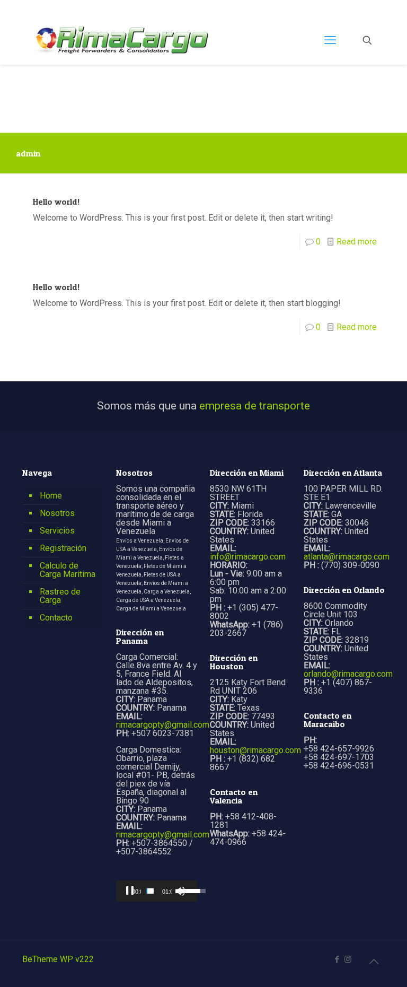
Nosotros (57, 513)
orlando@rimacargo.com (348, 674)
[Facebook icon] (337, 959)
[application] (156, 891)
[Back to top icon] (373, 961)
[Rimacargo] (122, 40)
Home (51, 496)
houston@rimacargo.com (255, 750)
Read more (357, 242)
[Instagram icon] (348, 959)
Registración (63, 548)
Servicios (57, 531)
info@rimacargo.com (248, 557)
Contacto (56, 618)
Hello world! (56, 201)
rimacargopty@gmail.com (162, 725)
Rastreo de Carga (60, 596)
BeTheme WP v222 (58, 959)
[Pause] (130, 891)
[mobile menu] (330, 40)
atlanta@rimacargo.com (347, 557)
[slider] (150, 891)
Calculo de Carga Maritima (67, 570)
